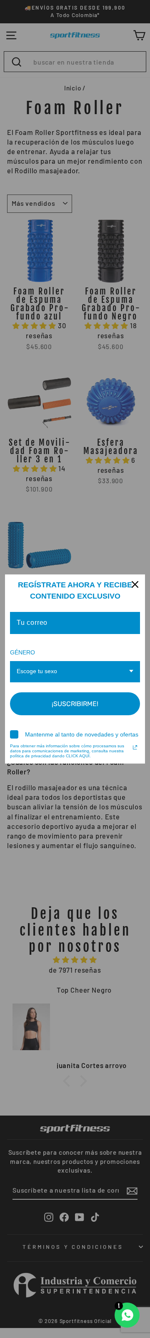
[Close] (135, 584)
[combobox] (75, 671)
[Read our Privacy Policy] (135, 747)
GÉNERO (22, 652)
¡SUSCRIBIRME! (75, 704)
